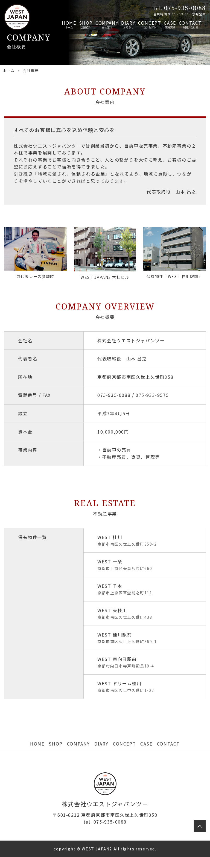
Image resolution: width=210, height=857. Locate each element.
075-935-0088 (105, 821)
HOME (69, 23)
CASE (170, 23)
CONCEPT (149, 23)
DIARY (128, 23)
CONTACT (190, 23)
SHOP (86, 23)
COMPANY (106, 23)
